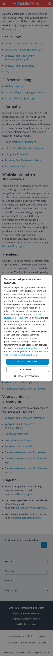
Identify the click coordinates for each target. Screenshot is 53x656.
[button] (26, 376)
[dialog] (26, 328)
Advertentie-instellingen (28, 348)
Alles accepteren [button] (27, 361)
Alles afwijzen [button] (28, 369)
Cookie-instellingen (13, 354)
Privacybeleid (30, 354)
